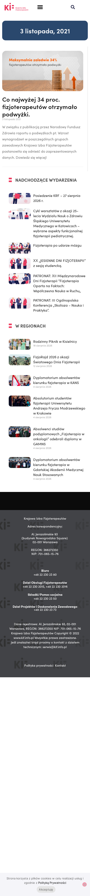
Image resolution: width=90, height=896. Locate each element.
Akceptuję (46, 889)
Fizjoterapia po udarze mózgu (57, 245)
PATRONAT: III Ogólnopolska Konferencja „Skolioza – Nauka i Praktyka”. (58, 305)
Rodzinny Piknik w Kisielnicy (55, 341)
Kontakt (60, 665)
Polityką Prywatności (52, 882)
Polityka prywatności (38, 665)
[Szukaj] (73, 7)
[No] (84, 884)
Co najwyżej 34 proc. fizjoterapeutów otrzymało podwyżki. (39, 106)
